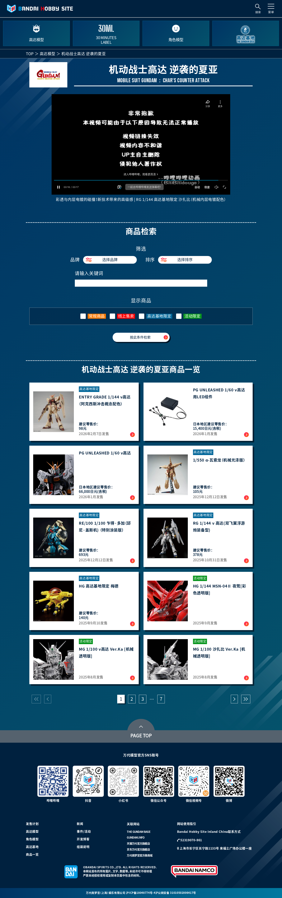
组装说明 (83, 846)
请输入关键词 (89, 273)
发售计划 (32, 823)
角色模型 (32, 839)
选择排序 (185, 260)
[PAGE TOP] (141, 725)
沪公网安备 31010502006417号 (175, 892)
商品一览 (32, 854)
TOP (30, 54)
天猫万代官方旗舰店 (138, 843)
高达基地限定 (159, 316)
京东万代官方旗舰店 (138, 849)
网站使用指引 (186, 823)
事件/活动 (84, 831)
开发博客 (83, 839)
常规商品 (97, 316)
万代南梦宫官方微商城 (139, 855)
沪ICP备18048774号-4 (140, 892)
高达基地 (32, 846)
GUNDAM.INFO (135, 837)
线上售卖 (126, 316)
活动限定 (192, 316)
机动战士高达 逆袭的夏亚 (83, 54)
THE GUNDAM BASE (138, 832)
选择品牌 (110, 260)
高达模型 (48, 54)
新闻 (80, 823)
